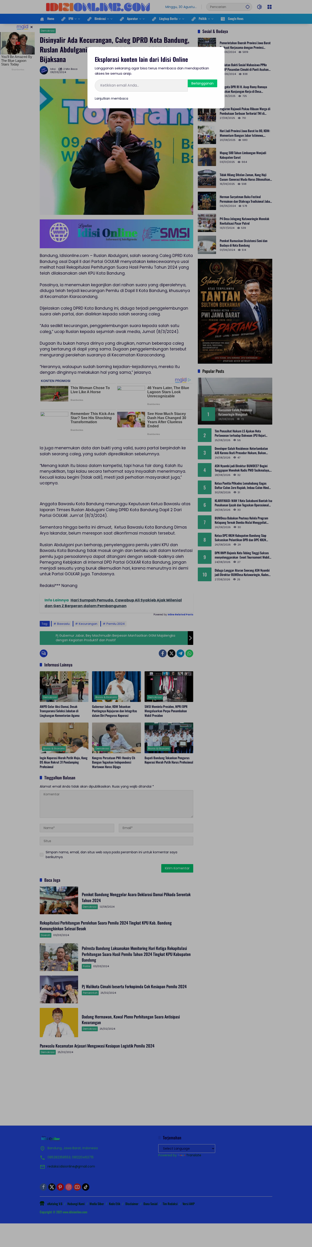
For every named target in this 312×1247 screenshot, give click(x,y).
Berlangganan (202, 83)
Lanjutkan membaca (111, 98)
